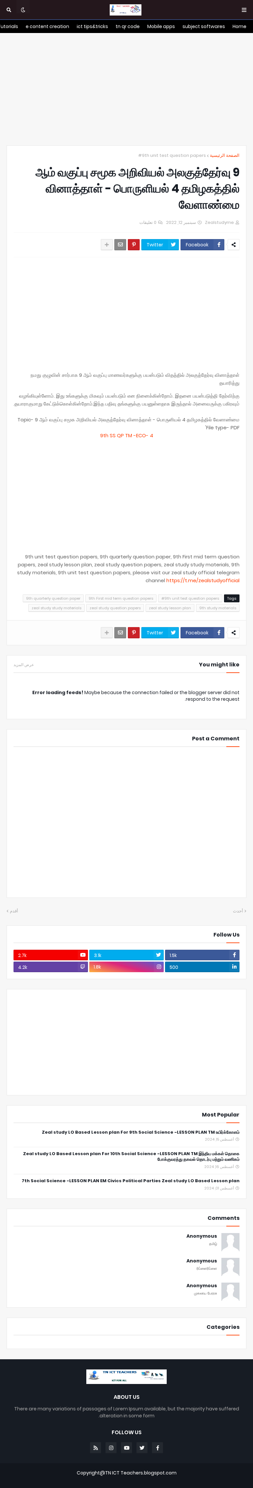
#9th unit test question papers (172, 155)
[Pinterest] (134, 244)
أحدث (238, 911)
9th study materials (217, 608)
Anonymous (201, 1236)
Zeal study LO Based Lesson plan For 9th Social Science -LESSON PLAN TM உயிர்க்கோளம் (140, 1132)
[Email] (120, 244)
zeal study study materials (56, 608)
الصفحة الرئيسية (224, 155)
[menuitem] (239, 26)
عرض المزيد (24, 664)
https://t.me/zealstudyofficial (202, 580)
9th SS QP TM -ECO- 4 (126, 435)
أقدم (14, 911)
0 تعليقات (147, 222)
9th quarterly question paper (53, 598)
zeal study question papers (115, 608)
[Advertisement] (126, 89)
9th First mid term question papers (121, 598)
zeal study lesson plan (170, 608)
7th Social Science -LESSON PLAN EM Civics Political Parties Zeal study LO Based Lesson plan (130, 1181)
